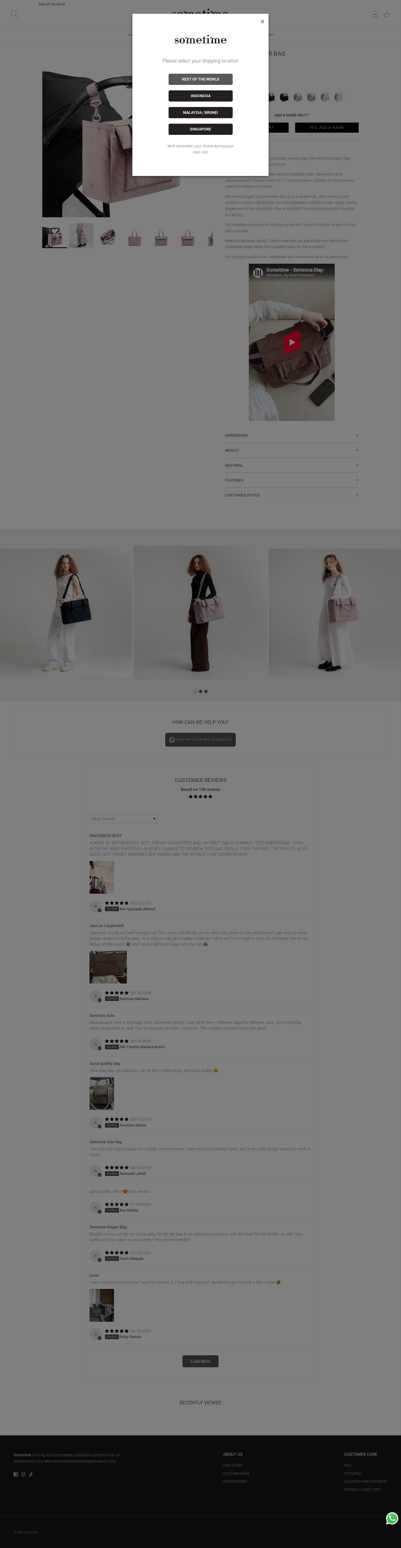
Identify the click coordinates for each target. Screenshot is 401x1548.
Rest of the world (200, 79)
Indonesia (201, 96)
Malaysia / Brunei (200, 112)
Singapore (200, 129)
